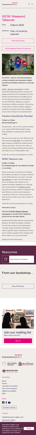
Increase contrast (9, 407)
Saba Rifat (16, 140)
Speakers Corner (24, 187)
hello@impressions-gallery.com (12, 417)
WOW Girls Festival (18, 41)
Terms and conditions (9, 388)
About (4, 381)
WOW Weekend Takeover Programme (18, 48)
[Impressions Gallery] (10, 4)
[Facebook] (6, 402)
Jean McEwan (6, 179)
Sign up (17, 341)
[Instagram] (3, 402)
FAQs (4, 393)
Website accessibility (9, 391)
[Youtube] (9, 402)
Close (29, 428)
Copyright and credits (9, 386)
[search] (29, 4)
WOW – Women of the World (12, 89)
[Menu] (32, 4)
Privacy (4, 383)
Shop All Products (18, 286)
